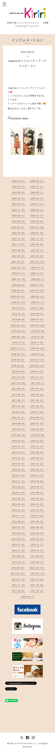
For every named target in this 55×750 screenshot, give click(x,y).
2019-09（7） (37, 313)
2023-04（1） (19, 198)
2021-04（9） (18, 261)
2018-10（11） (18, 348)
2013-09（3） (19, 521)
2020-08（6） (19, 285)
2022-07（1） (37, 215)
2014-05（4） (19, 498)
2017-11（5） (37, 377)
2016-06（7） (19, 429)
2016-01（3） (37, 440)
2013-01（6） (19, 544)
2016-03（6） (38, 435)
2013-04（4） (37, 533)
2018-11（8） (37, 342)
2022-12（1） (37, 204)
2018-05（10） (37, 360)
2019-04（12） (18, 331)
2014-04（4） (37, 498)
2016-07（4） (37, 423)
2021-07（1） (37, 250)
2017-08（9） (19, 388)
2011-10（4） (37, 585)
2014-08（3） (37, 487)
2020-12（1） (19, 273)
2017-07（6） (37, 388)
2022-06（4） (19, 221)
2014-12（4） (37, 475)
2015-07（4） (19, 458)
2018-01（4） (37, 371)
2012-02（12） (38, 573)
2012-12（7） (37, 544)
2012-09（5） (19, 556)
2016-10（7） (18, 417)
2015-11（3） (37, 446)
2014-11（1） (19, 481)
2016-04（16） (18, 435)
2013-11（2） (19, 515)
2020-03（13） (38, 296)
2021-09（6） (37, 244)
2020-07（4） (37, 285)
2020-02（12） (18, 302)
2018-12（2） (19, 342)
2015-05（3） (19, 464)
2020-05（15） (37, 290)
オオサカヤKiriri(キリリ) (25, 743)
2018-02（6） (19, 371)
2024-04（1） (19, 186)
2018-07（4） (38, 354)
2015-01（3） (19, 475)
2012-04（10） (37, 567)
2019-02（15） (18, 337)
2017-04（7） (19, 400)
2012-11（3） (19, 550)
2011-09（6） (19, 591)
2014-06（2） (37, 492)
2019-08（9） (19, 319)
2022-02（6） (19, 233)
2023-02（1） (37, 198)
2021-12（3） (19, 238)
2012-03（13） (18, 573)
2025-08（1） (37, 181)
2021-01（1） (38, 267)
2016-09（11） (37, 417)
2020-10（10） (18, 279)
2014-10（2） (37, 481)
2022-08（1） (19, 215)
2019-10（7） (19, 313)
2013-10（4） (37, 515)
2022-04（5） (18, 227)
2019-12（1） (19, 308)
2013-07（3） (19, 527)
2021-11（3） (37, 238)
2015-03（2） (19, 469)
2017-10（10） (18, 383)
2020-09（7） (38, 279)
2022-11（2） (19, 210)
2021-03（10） (37, 261)
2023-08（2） (19, 192)
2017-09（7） (38, 383)
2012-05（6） (18, 567)
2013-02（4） (37, 539)
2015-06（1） (37, 458)
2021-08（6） (19, 250)
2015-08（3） (37, 452)
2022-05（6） (37, 221)
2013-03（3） (19, 539)
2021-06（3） (19, 256)
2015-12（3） (19, 446)
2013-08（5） (37, 521)
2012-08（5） (37, 556)
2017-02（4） (19, 406)
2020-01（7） (38, 302)
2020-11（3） (37, 273)
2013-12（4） (37, 510)
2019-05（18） (38, 325)
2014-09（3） (19, 487)
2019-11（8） (37, 308)
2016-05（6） (37, 429)
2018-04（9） (18, 365)
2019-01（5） (38, 337)
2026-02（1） (19, 181)
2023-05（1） (37, 192)
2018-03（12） (37, 365)
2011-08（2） (37, 591)
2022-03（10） (37, 227)
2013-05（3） (19, 533)
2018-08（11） (18, 354)
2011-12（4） (37, 579)
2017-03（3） (37, 400)
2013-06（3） (37, 527)
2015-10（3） (19, 452)
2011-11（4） (19, 585)
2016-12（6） (19, 412)
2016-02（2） (19, 440)
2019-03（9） (38, 331)
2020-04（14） (18, 296)
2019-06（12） (18, 325)
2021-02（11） (18, 267)
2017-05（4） (37, 394)
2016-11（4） (37, 412)
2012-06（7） (37, 562)
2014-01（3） (19, 510)
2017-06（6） (19, 394)
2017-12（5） (19, 377)
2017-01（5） (37, 406)
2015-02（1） (37, 469)
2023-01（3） (19, 204)
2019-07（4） (37, 319)
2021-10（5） (19, 244)
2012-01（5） (19, 579)
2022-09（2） (37, 210)
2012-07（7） (19, 562)
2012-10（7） (37, 550)
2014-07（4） (19, 492)
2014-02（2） (37, 504)
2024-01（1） (37, 186)
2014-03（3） (19, 504)
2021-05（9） (37, 256)
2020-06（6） (18, 290)
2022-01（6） (37, 233)
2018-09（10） (38, 348)
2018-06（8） (18, 360)
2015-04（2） (37, 464)
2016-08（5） (19, 423)
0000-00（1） (28, 596)
